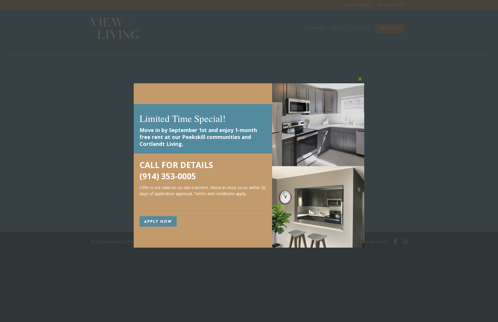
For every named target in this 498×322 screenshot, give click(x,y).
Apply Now (158, 221)
